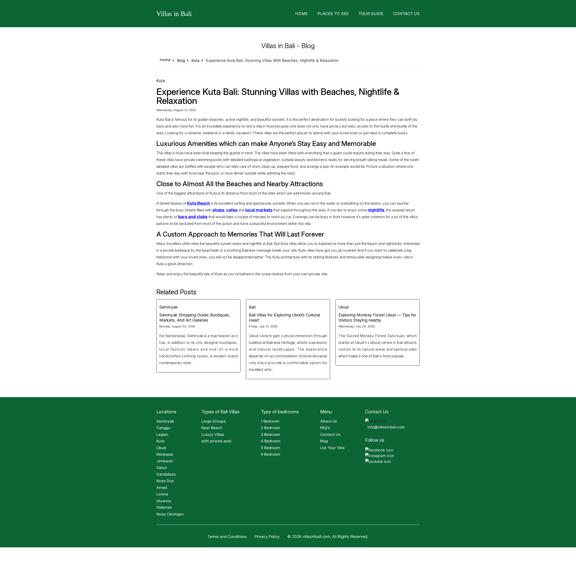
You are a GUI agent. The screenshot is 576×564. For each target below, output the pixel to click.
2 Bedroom (270, 426)
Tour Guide (379, 13)
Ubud (343, 305)
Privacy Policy (267, 535)
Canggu (163, 426)
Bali (252, 305)
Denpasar (164, 453)
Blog (324, 439)
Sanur (161, 466)
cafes (230, 208)
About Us (328, 420)
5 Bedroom (270, 446)
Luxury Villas (212, 433)
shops (217, 208)
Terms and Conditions (227, 535)
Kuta (160, 79)
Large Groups (213, 420)
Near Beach (211, 426)
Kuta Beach (197, 202)
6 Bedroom (270, 453)
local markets (255, 208)
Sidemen (164, 506)
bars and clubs (184, 215)
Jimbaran (164, 459)
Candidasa (166, 473)
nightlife (370, 208)
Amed (161, 486)
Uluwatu (163, 499)
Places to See (348, 13)
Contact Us (409, 13)
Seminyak (168, 305)
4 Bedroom (270, 439)
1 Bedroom (270, 420)
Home (322, 13)
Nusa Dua (165, 479)
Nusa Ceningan (170, 512)
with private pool (216, 439)
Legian (162, 433)
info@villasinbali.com (386, 425)
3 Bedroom (270, 433)
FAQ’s (325, 426)
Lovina (162, 492)
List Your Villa (332, 446)
